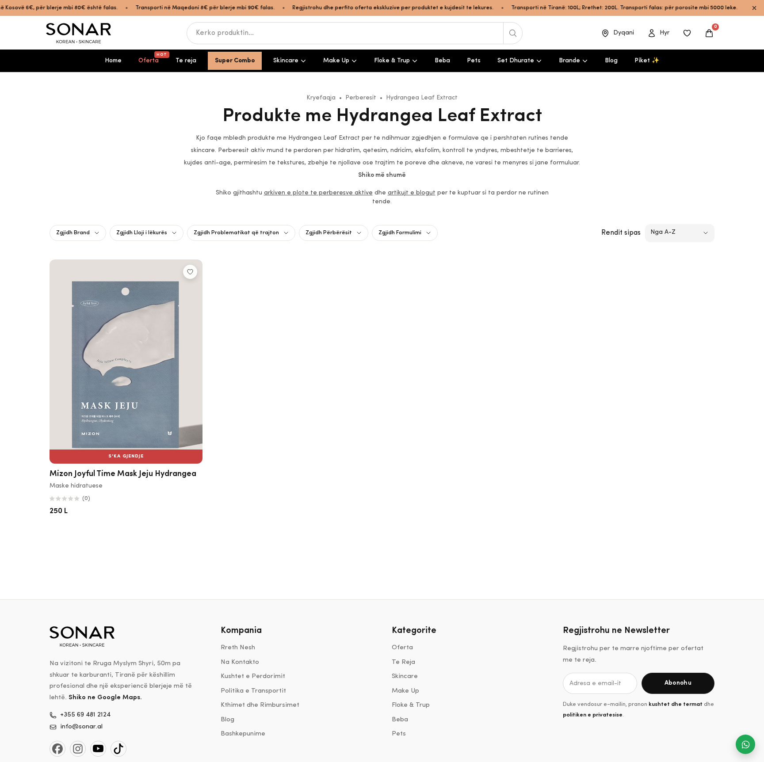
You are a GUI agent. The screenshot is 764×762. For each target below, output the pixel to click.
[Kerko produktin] (513, 33)
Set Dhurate (515, 60)
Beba (442, 60)
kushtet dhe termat (676, 704)
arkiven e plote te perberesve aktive (318, 193)
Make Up (336, 60)
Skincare (285, 60)
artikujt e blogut (411, 193)
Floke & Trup (392, 60)
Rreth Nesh (238, 647)
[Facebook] (57, 749)
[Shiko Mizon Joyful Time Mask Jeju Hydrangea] (126, 361)
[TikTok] (118, 749)
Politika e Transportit (253, 691)
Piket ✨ (646, 60)
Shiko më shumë (382, 175)
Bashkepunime (243, 734)
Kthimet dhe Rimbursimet (260, 705)
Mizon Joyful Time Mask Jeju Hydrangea (123, 474)
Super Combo (235, 60)
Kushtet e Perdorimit (253, 676)
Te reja (186, 60)
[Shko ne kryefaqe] (79, 33)
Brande (569, 60)
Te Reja (403, 662)
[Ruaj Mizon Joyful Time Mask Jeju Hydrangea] (190, 272)
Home (113, 60)
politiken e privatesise (593, 715)
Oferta (152, 58)
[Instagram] (78, 749)
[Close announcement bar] (754, 8)
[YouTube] (98, 749)
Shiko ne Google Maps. (105, 697)
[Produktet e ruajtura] (687, 33)
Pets (474, 60)
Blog (611, 60)
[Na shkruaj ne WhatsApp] (745, 744)
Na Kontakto (240, 662)
